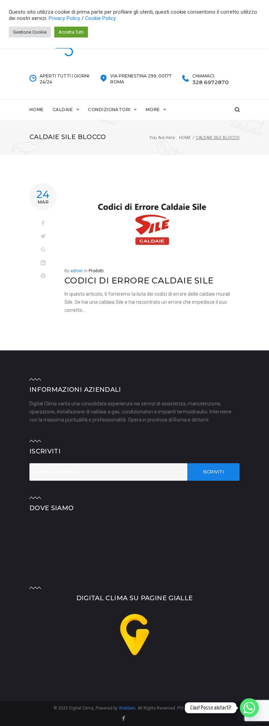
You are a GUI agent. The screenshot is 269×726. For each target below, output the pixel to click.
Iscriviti (213, 471)
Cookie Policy (100, 18)
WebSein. (128, 708)
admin (76, 270)
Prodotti (96, 270)
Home (36, 109)
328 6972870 (210, 82)
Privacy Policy (65, 18)
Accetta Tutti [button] (71, 32)
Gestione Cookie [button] (30, 32)
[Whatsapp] (249, 707)
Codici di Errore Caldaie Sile (139, 280)
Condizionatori (109, 109)
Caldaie (63, 109)
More (153, 109)
